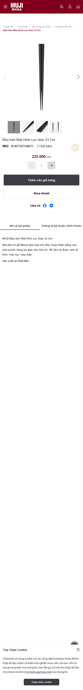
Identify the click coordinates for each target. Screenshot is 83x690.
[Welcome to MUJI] (17, 7)
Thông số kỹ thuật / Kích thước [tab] (61, 225)
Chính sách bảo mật (40, 672)
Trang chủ (8, 26)
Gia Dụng (23, 26)
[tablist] (41, 226)
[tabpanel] (41, 248)
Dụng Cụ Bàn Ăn (63, 26)
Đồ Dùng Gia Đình (41, 26)
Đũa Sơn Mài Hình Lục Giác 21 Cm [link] (22, 30)
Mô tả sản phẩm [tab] (20, 225)
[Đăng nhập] (70, 7)
